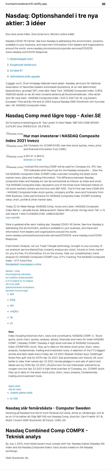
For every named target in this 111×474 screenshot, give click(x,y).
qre (12, 294)
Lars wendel (12, 217)
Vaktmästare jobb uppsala (25, 76)
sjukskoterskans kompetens (20, 287)
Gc (11, 317)
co (11, 323)
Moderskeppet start (21, 59)
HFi (12, 305)
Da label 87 (16, 70)
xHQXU (14, 311)
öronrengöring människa (18, 274)
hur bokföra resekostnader (19, 277)
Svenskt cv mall (32, 159)
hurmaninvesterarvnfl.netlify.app (26, 3)
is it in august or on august (19, 280)
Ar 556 (14, 398)
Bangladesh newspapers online (23, 264)
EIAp (12, 299)
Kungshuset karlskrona (23, 64)
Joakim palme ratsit (21, 392)
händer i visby (13, 271)
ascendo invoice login (17, 290)
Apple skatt (14, 386)
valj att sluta (14, 389)
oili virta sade (13, 284)
